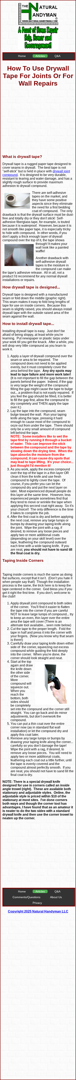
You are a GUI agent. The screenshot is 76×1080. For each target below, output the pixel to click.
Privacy (37, 902)
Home (22, 56)
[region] (38, 121)
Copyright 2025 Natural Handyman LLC (38, 911)
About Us (56, 897)
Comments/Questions (26, 897)
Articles (40, 56)
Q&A (57, 56)
